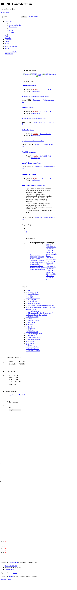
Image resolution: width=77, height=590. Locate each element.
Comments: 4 (38, 167)
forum (15, 573)
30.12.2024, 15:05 (45, 111)
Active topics (9, 54)
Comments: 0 (38, 122)
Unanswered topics (11, 52)
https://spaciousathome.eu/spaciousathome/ (35, 96)
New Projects (35, 91)
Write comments (49, 100)
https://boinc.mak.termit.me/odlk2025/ (34, 118)
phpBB (11, 576)
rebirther (35, 89)
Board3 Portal (13, 562)
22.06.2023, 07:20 (45, 156)
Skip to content (5, 12)
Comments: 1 (37, 100)
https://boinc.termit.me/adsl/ (31, 163)
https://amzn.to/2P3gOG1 (17, 395)
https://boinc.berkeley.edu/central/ (33, 185)
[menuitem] (15, 25)
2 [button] (26, 232)
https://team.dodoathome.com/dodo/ (33, 141)
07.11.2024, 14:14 (45, 134)
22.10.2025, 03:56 (45, 89)
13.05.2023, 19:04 (45, 178)
